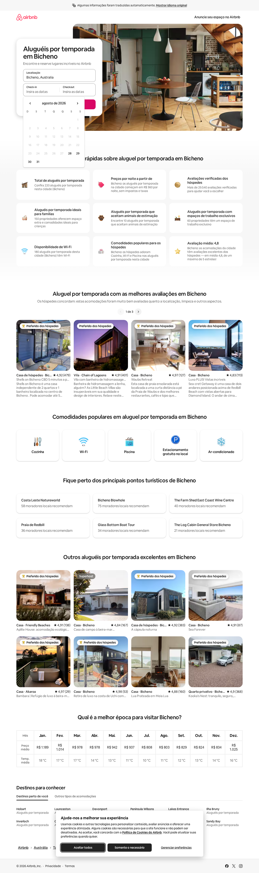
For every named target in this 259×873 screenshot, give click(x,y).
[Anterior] (121, 311)
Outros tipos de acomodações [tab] (75, 796)
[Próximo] (138, 311)
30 (30, 162)
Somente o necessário (130, 847)
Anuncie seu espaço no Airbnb (217, 17)
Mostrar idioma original (171, 5)
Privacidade (53, 866)
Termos (70, 866)
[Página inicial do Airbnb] (26, 17)
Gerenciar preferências (176, 847)
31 (37, 162)
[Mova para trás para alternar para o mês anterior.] (30, 103)
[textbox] (41, 91)
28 (69, 153)
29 (77, 153)
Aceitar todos (83, 847)
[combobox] (59, 77)
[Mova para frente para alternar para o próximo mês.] (77, 103)
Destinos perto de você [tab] (32, 796)
